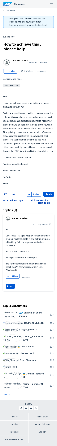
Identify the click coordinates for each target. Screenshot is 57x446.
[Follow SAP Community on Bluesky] (26, 408)
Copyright (14, 424)
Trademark (14, 432)
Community (19, 4)
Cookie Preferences (14, 439)
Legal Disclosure (42, 424)
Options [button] (51, 55)
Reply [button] (49, 194)
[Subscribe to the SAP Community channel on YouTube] (31, 408)
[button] (5, 71)
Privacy (14, 417)
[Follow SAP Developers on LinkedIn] (36, 408)
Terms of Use (43, 417)
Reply (10, 286)
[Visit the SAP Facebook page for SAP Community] (21, 408)
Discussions (10, 11)
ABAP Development (12, 85)
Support (42, 432)
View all (6, 394)
